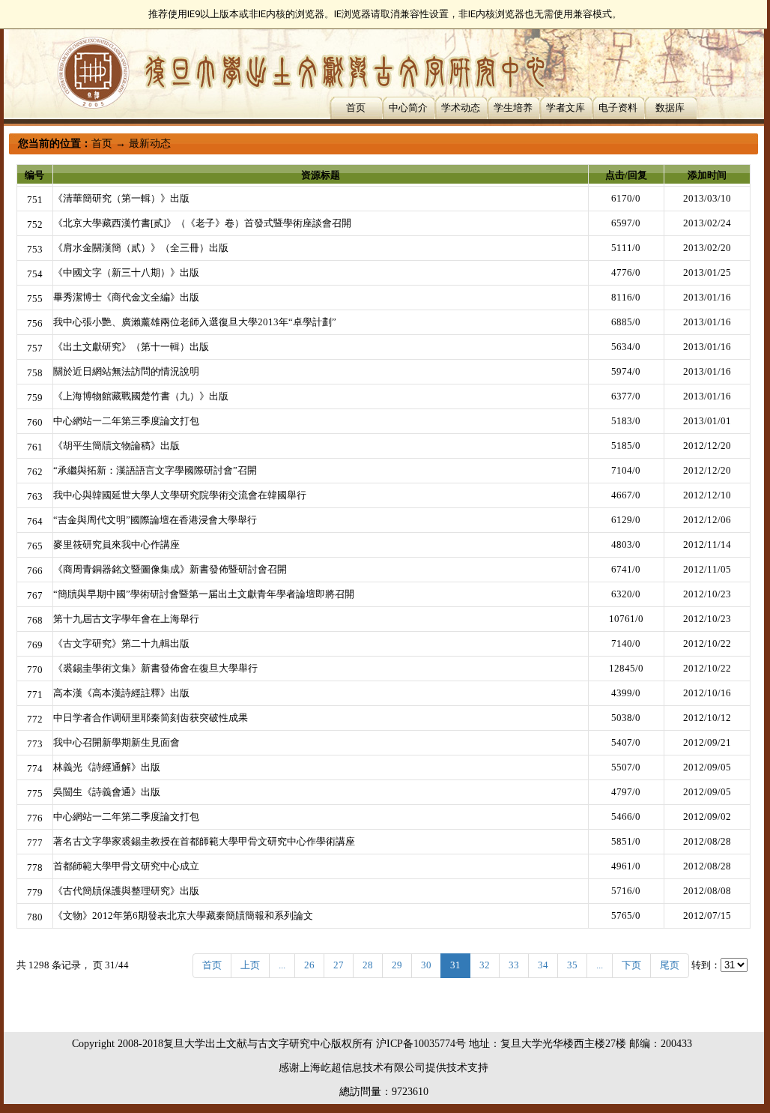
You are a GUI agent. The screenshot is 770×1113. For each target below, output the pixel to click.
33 (514, 965)
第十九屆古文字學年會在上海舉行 (126, 618)
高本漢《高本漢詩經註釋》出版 (121, 693)
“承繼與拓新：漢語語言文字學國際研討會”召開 (155, 470)
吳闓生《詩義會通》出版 (106, 791)
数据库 (670, 107)
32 (484, 965)
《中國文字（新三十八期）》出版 (126, 272)
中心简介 (408, 107)
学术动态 (460, 107)
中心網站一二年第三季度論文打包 (126, 420)
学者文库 (565, 107)
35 (572, 965)
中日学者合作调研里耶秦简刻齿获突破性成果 (150, 717)
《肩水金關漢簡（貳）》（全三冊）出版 (140, 247)
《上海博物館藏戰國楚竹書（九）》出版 (140, 396)
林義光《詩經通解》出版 (106, 767)
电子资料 (617, 107)
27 (338, 965)
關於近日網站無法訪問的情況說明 (126, 371)
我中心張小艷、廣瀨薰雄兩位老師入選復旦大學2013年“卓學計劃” (194, 322)
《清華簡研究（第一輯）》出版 (121, 198)
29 (397, 965)
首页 (356, 107)
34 (543, 965)
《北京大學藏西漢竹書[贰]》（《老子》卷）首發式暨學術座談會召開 (202, 223)
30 (426, 965)
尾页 (669, 965)
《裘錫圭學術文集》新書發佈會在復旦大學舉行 (155, 668)
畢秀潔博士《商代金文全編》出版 (126, 297)
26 (309, 965)
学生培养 (513, 107)
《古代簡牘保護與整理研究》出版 (126, 890)
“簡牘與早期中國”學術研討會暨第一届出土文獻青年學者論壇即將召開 (203, 594)
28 (368, 965)
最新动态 (150, 143)
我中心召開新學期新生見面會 (116, 742)
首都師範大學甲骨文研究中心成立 (126, 866)
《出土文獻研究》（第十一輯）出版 (131, 346)
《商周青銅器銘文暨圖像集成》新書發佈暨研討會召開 (170, 569)
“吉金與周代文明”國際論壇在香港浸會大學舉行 (155, 519)
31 (455, 965)
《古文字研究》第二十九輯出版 (121, 643)
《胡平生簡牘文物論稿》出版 (116, 445)
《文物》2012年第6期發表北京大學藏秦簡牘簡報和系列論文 (183, 915)
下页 (631, 965)
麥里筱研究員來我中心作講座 (116, 544)
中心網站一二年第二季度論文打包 (126, 816)
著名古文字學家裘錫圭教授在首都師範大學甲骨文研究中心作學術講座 (204, 841)
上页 (250, 965)
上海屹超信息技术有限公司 (362, 1067)
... (282, 965)
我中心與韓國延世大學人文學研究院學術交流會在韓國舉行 (179, 495)
